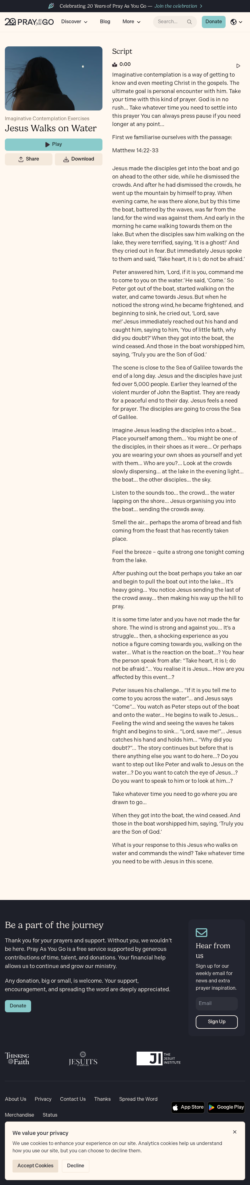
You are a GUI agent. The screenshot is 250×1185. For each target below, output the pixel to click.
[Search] (189, 22)
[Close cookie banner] (235, 1132)
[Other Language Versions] (236, 21)
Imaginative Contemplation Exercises (47, 119)
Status (50, 1115)
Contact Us (73, 1099)
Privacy (43, 1099)
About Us (15, 1099)
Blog (105, 22)
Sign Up (217, 1022)
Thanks (102, 1099)
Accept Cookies (35, 1166)
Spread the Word (138, 1099)
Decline (75, 1166)
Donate (213, 22)
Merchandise (19, 1115)
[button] (21, 159)
